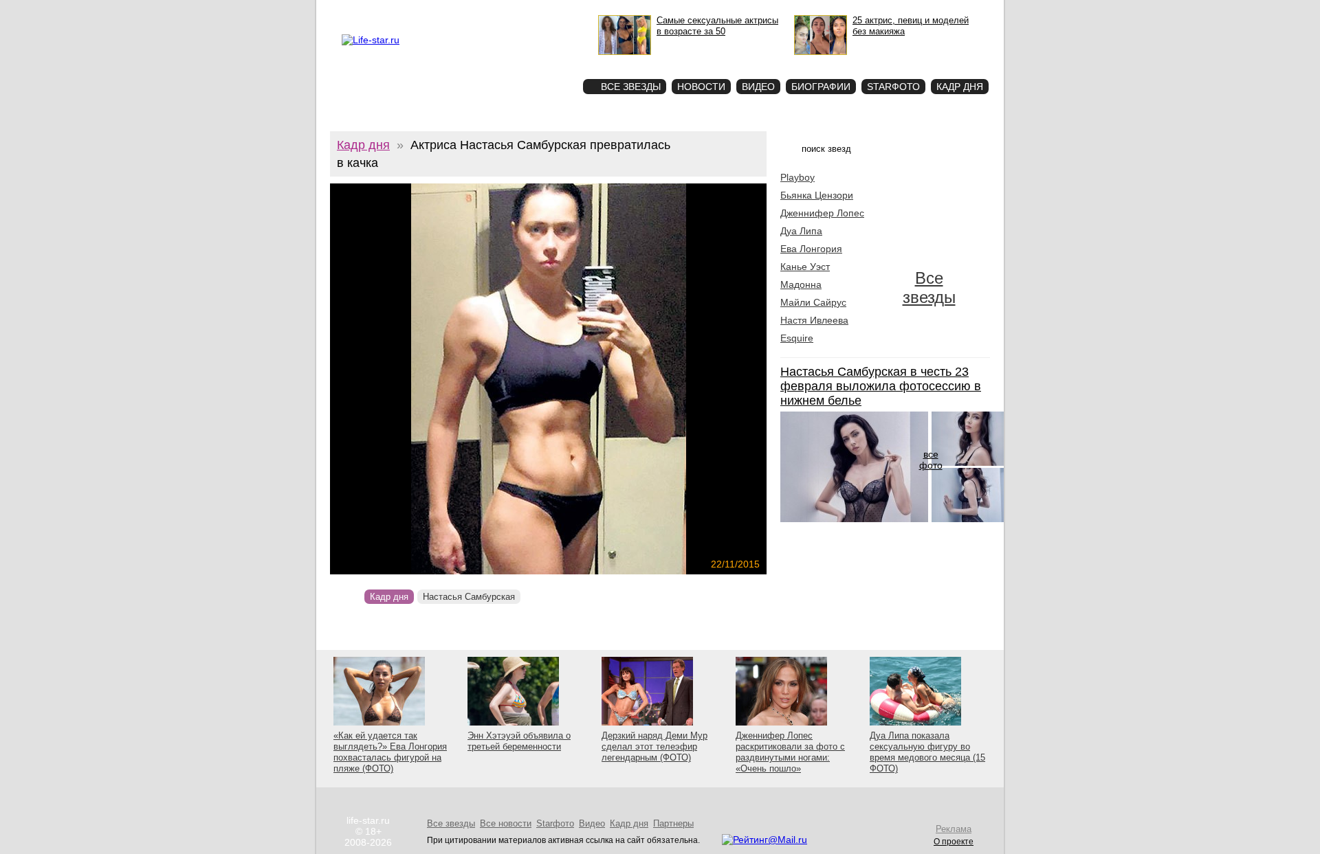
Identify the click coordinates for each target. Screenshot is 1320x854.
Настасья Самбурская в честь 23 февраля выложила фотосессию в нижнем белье (880, 386)
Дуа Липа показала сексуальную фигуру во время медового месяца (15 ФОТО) (927, 752)
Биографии (820, 86)
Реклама (439, 11)
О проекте (400, 11)
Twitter (472, 11)
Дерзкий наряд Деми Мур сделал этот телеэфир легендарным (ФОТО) (654, 746)
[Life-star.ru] (370, 39)
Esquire (796, 338)
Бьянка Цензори (816, 195)
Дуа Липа (801, 230)
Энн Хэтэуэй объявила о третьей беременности (519, 741)
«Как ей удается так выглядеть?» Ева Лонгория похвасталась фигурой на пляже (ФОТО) (390, 752)
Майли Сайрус (813, 302)
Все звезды (929, 287)
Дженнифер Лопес (822, 212)
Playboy (797, 177)
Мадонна (801, 284)
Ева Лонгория (811, 248)
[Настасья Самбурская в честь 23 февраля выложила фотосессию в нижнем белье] (854, 518)
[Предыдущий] (395, 378)
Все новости (505, 823)
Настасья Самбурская (469, 597)
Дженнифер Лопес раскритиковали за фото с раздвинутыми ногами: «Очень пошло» (790, 752)
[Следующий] (614, 378)
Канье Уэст (805, 266)
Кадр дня (959, 86)
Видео (758, 86)
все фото (931, 460)
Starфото (531, 62)
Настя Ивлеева (814, 320)
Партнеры (673, 823)
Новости (701, 86)
